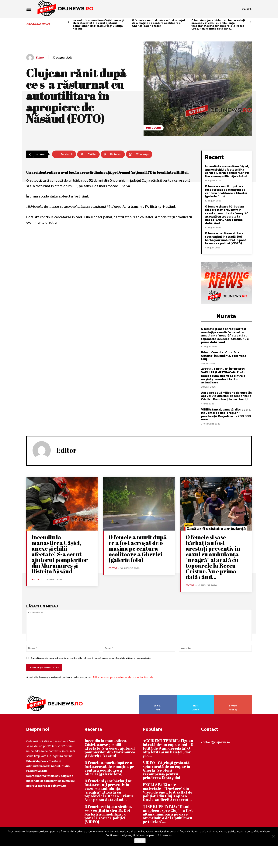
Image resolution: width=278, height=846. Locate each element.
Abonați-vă (233, 696)
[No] (273, 836)
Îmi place (157, 696)
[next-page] (250, 22)
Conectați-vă (195, 696)
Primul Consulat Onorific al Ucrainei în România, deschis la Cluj (223, 355)
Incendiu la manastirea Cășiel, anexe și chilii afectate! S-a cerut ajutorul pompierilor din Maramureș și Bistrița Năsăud (98, 24)
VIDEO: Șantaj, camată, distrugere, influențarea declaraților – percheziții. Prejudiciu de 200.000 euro (226, 414)
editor (40, 57)
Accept (140, 840)
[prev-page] (68, 22)
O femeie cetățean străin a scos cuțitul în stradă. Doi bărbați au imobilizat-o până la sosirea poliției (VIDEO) (225, 238)
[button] (247, 9)
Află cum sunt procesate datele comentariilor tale (123, 677)
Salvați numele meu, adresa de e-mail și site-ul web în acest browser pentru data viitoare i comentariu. (91, 658)
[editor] (30, 57)
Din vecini (153, 128)
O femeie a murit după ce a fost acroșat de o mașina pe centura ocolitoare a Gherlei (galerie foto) (158, 23)
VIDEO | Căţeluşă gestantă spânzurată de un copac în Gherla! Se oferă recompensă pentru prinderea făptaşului (166, 770)
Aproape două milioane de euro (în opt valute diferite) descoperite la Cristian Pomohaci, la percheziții (226, 395)
